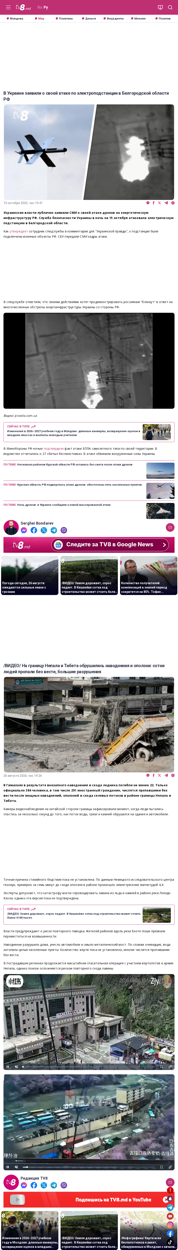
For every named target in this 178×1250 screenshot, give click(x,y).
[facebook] (154, 203)
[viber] (173, 203)
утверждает (19, 231)
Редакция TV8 (34, 1178)
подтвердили (54, 448)
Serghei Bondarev (37, 523)
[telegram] (166, 203)
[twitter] (159, 203)
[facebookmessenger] (148, 203)
